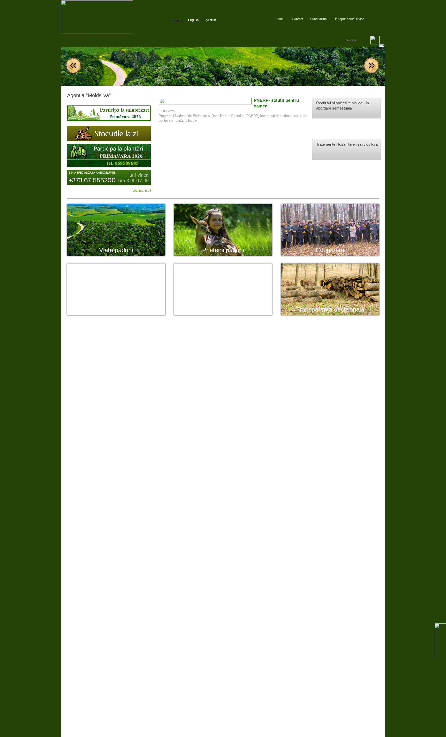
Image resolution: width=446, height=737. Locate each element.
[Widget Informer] (383, 19)
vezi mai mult (142, 190)
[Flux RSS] (375, 19)
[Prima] (97, 33)
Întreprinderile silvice (349, 19)
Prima (279, 19)
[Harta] (369, 19)
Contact (297, 19)
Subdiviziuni (319, 19)
